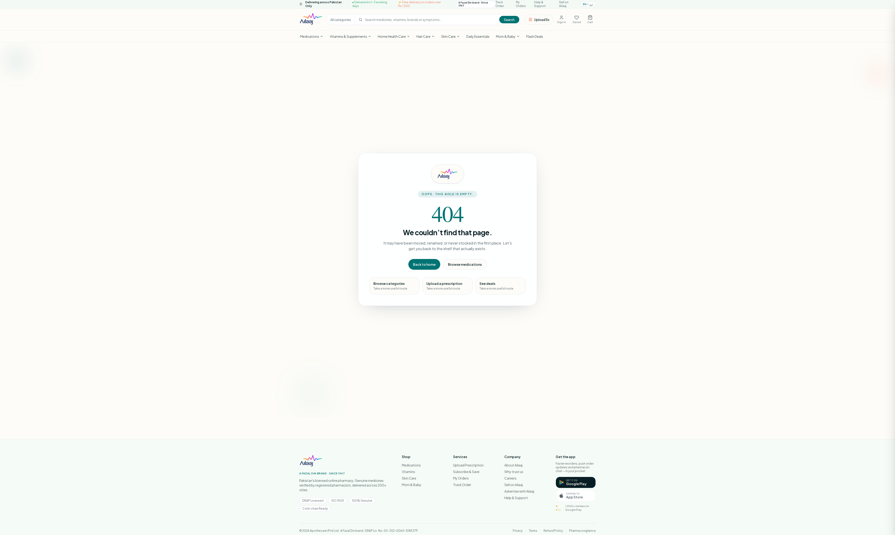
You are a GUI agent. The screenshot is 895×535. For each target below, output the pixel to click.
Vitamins (408, 471)
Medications (309, 36)
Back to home (424, 264)
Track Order (500, 4)
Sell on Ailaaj (563, 4)
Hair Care (423, 36)
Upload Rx (541, 19)
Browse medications (465, 264)
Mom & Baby (506, 36)
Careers (510, 478)
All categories (340, 19)
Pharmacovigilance (582, 530)
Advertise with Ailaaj (519, 491)
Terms (533, 530)
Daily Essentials (477, 36)
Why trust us (513, 471)
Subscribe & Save (466, 471)
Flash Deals (534, 36)
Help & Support (540, 4)
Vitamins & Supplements (348, 36)
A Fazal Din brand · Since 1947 (473, 4)
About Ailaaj (513, 465)
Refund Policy (553, 530)
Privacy (518, 530)
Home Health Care (392, 36)
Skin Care (448, 36)
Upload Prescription (468, 465)
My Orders (521, 4)
